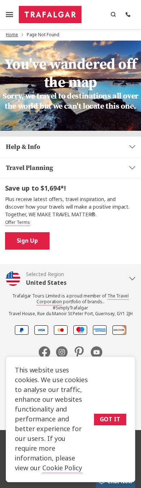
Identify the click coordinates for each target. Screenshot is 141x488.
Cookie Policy (62, 468)
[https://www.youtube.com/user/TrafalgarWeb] (96, 352)
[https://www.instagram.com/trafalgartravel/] (64, 352)
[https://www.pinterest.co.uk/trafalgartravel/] (82, 352)
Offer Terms (17, 222)
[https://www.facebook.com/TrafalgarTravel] (47, 352)
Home (12, 35)
